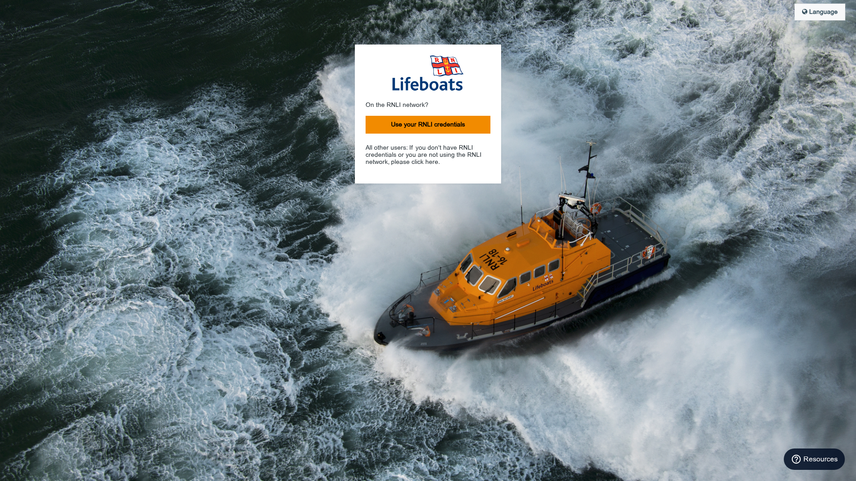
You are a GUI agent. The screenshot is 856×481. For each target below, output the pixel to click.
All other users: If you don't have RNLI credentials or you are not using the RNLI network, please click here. (424, 155)
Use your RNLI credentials (428, 125)
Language (822, 12)
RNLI (428, 73)
